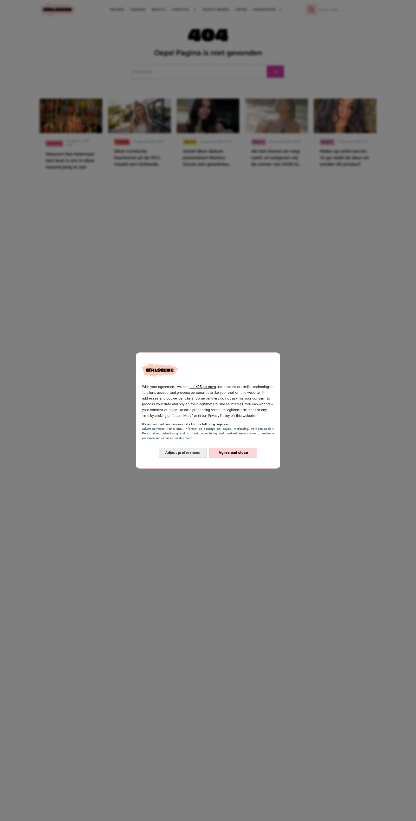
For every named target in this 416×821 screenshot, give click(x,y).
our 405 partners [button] (202, 387)
